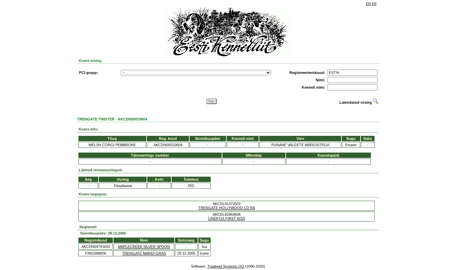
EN (368, 4)
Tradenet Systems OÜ (225, 266)
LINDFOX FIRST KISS (226, 218)
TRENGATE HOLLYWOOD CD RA (226, 208)
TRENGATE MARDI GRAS (144, 253)
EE (374, 4)
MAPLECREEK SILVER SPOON (144, 247)
